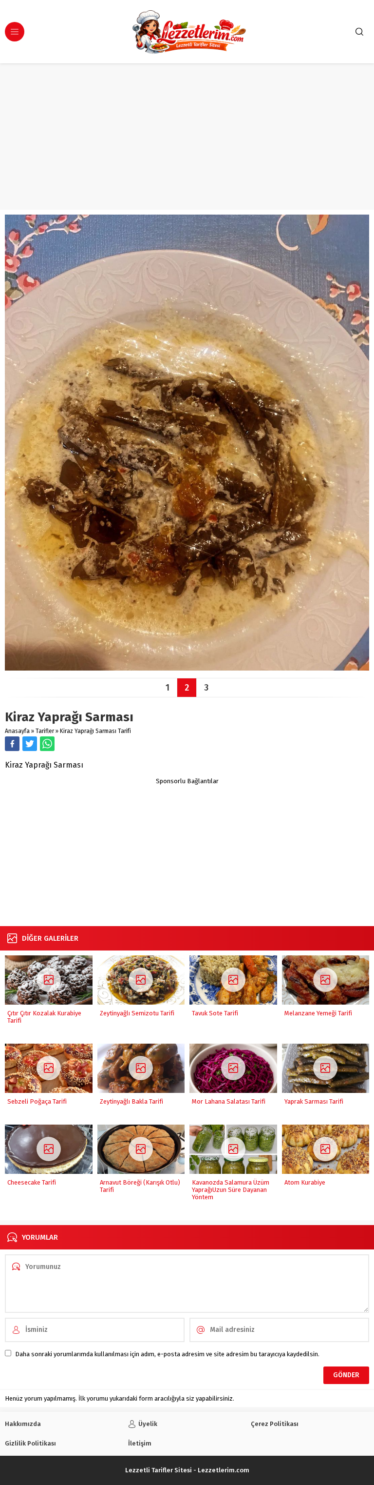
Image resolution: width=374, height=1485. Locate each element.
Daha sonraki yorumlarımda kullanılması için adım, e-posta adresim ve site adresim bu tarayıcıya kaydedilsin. (167, 1354)
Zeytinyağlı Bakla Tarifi (131, 1101)
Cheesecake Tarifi (31, 1182)
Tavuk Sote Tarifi (215, 1013)
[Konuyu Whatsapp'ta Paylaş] (47, 743)
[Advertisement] (187, 136)
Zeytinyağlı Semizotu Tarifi (137, 1013)
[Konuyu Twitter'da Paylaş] (29, 743)
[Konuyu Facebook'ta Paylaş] (12, 743)
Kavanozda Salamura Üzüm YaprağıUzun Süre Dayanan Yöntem (230, 1190)
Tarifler (45, 731)
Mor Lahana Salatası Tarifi (228, 1101)
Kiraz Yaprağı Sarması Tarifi (95, 731)
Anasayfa (17, 731)
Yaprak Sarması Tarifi (313, 1101)
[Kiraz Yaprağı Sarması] (187, 667)
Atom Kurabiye (304, 1182)
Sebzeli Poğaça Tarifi (37, 1101)
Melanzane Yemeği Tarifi (318, 1013)
